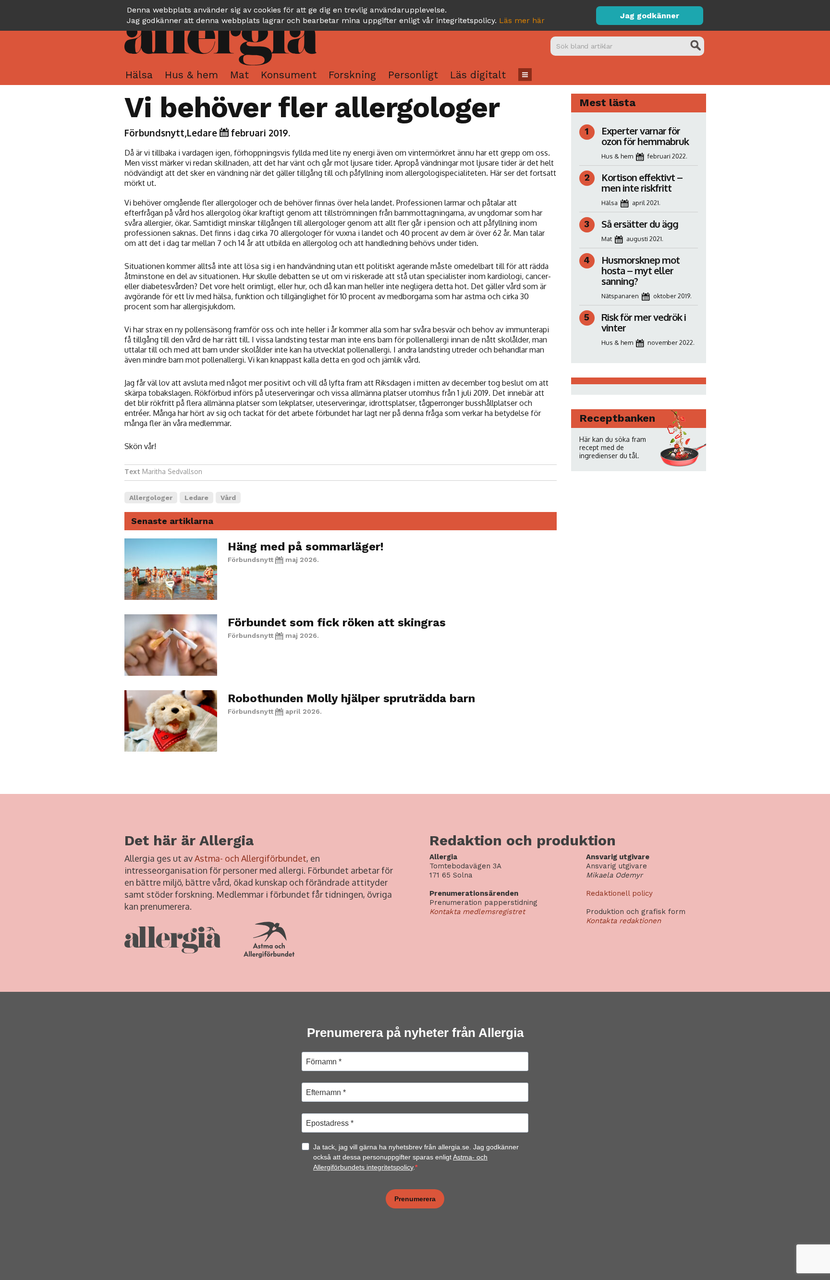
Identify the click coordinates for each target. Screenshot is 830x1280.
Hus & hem (191, 75)
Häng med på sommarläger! (306, 546)
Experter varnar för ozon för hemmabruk (645, 135)
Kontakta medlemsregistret (477, 911)
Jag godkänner (649, 15)
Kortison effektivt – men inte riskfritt (642, 182)
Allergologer (150, 497)
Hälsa (139, 75)
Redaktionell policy (619, 893)
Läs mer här (522, 20)
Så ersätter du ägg (639, 224)
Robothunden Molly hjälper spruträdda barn (351, 698)
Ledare (202, 132)
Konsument (289, 75)
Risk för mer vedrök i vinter (643, 322)
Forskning (352, 75)
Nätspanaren (620, 296)
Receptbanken (617, 418)
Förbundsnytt (154, 132)
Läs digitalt (478, 75)
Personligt (413, 75)
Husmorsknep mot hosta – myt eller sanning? (640, 270)
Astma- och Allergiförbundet (250, 858)
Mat (239, 75)
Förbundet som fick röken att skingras (337, 622)
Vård (228, 497)
